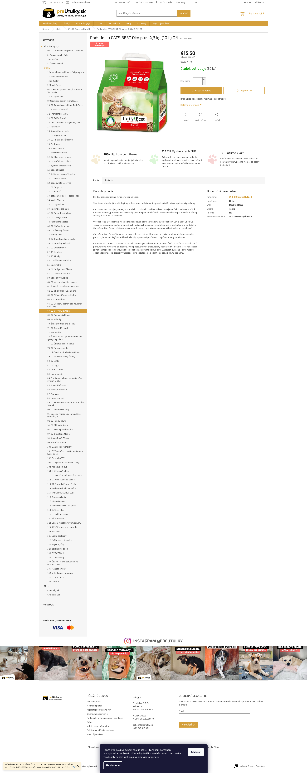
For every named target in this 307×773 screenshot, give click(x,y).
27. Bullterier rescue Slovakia (61, 174)
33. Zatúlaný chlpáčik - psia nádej (63, 196)
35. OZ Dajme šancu (56, 204)
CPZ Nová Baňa (54, 594)
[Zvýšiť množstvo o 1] (204, 79)
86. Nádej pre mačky (57, 389)
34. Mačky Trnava (55, 200)
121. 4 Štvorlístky (55, 518)
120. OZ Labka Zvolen (57, 514)
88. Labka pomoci (55, 398)
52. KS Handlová (55, 252)
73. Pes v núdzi (54, 332)
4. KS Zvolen (53, 81)
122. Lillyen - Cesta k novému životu (64, 523)
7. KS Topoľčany (55, 96)
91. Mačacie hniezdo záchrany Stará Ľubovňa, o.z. (64, 415)
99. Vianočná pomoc (56, 442)
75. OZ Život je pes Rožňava (60, 343)
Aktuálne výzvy (51, 46)
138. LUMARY (53, 581)
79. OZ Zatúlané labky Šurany (61, 356)
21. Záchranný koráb (57, 152)
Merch (47, 586)
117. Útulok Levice (56, 501)
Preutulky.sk (53, 590)
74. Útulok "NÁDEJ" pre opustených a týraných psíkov (64, 338)
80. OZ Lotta (53, 361)
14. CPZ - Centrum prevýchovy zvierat (65, 122)
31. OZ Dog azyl (54, 187)
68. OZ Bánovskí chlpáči (58, 315)
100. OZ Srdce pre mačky (59, 447)
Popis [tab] (96, 180)
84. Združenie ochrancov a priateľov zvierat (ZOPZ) (64, 380)
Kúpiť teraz (246, 90)
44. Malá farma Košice (57, 221)
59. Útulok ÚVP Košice (57, 278)
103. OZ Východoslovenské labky (63, 462)
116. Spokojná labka (56, 497)
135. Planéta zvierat (56, 568)
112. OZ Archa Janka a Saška (61, 479)
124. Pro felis (53, 531)
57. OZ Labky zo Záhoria (58, 273)
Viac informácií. (151, 757)
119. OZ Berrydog (55, 510)
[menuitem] (49, 23)
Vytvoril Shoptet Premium (252, 766)
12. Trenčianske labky (57, 114)
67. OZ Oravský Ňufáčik (58, 311)
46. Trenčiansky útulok (58, 230)
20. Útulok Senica (55, 148)
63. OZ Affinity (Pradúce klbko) (61, 295)
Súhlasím (195, 752)
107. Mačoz (52, 59)
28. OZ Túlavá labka (56, 178)
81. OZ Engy (53, 365)
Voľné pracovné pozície (98, 726)
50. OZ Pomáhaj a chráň (58, 243)
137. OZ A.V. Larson (56, 577)
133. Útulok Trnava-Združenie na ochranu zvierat (62, 563)
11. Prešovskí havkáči (57, 109)
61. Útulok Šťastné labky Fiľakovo (63, 286)
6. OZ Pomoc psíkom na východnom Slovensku (64, 91)
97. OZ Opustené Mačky (58, 434)
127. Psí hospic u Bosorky (59, 540)
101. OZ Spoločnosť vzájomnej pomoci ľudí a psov (65, 453)
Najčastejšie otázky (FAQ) (172, 2)
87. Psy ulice (53, 394)
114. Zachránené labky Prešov (61, 488)
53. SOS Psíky (53, 256)
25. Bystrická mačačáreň (59, 165)
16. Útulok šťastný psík (58, 131)
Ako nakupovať (122, 2)
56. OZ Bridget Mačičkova (59, 269)
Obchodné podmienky (97, 714)
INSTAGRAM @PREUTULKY (158, 640)
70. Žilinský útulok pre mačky (61, 323)
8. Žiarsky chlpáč (55, 63)
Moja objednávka (95, 734)
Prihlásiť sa (188, 724)
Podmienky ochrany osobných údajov (105, 718)
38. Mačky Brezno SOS (58, 209)
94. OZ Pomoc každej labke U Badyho (65, 50)
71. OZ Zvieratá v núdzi (58, 328)
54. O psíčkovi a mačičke (59, 260)
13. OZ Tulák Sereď (56, 118)
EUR (246, 2)
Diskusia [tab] (109, 180)
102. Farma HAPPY (55, 458)
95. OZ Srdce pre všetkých (60, 429)
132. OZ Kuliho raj (55, 557)
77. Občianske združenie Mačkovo (63, 352)
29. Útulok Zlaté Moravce (59, 183)
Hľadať (184, 13)
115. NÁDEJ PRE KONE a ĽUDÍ (60, 492)
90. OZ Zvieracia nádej (58, 409)
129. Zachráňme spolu (57, 549)
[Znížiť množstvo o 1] (204, 83)
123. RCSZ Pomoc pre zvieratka (62, 527)
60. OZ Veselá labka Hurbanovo (62, 282)
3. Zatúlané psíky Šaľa (57, 55)
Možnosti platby (144, 2)
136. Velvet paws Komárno (60, 573)
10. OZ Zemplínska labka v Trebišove (65, 105)
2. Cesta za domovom (57, 76)
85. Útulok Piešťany (56, 385)
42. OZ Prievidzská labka (59, 213)
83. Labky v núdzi (55, 374)
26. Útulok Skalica (55, 170)
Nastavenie (113, 765)
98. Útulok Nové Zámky (58, 438)
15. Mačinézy (53, 126)
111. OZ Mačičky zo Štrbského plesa (64, 475)
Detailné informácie (189, 105)
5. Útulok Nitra (54, 85)
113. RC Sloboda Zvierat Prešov (62, 484)
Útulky (47, 68)
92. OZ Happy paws (56, 421)
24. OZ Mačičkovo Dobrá (59, 161)
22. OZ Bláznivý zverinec (59, 157)
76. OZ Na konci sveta (57, 348)
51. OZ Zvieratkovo (56, 247)
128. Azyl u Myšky (55, 544)
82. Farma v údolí (55, 369)
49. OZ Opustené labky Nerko (61, 239)
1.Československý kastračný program (65, 72)
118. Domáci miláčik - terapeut (61, 505)
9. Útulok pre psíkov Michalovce (62, 101)
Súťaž (90, 722)
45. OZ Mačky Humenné (58, 226)
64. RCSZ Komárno (56, 299)
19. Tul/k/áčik (53, 144)
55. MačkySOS (54, 265)
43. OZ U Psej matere (57, 217)
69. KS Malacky (54, 319)
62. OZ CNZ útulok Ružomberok (62, 291)
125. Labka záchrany (57, 536)
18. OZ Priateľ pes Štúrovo (60, 139)
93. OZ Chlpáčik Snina (57, 425)
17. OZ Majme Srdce (57, 135)
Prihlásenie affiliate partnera (100, 730)
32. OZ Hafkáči (54, 191)
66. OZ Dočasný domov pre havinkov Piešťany (64, 305)
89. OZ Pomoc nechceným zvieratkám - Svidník (66, 404)
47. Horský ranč (54, 234)
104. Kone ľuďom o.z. (57, 467)
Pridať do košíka (203, 90)
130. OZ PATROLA (55, 553)
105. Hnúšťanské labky (58, 471)
